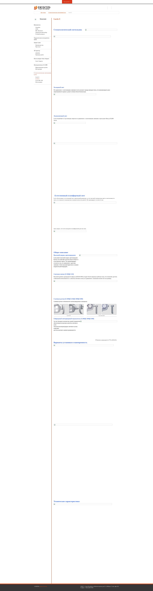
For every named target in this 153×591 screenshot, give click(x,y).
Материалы (77, 1)
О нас (58, 1)
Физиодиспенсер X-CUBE (40, 65)
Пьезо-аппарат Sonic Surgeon (41, 58)
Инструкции (38, 69)
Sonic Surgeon (39, 61)
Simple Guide (37, 42)
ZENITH (37, 53)
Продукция (67, 1)
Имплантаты (37, 25)
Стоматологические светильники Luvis (57, 12)
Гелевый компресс (40, 34)
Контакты (113, 1)
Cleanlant (37, 27)
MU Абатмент (39, 30)
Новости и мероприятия (99, 1)
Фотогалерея (38, 82)
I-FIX (36, 29)
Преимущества (39, 45)
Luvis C (37, 78)
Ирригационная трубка (41, 67)
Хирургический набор (41, 32)
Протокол (37, 46)
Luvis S (37, 77)
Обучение (86, 1)
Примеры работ (39, 54)
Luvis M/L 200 (39, 80)
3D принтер (37, 50)
